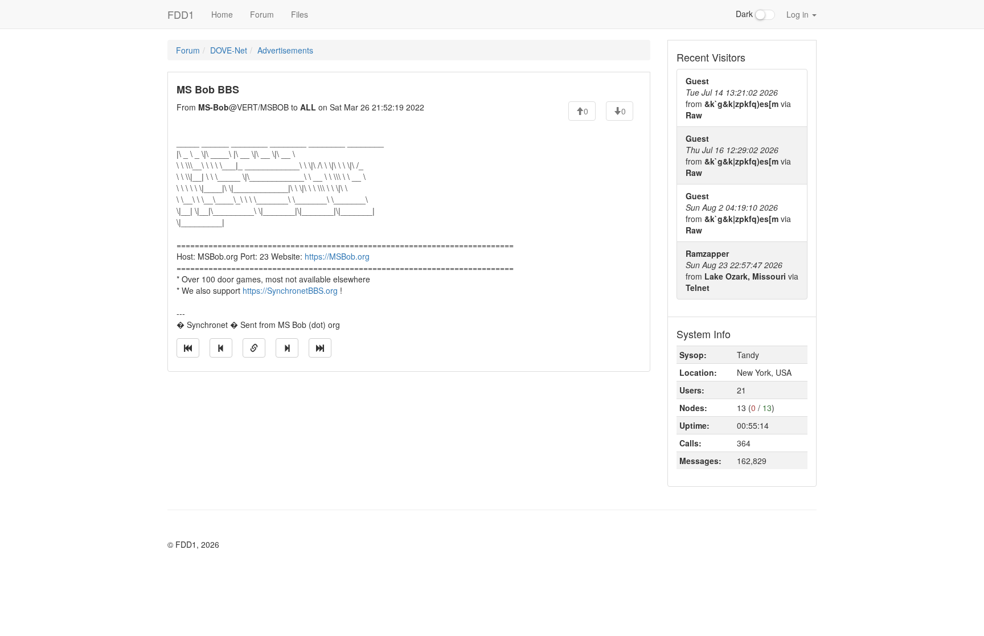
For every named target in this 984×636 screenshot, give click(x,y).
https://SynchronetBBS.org (290, 290)
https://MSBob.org (337, 256)
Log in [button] (798, 14)
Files (299, 14)
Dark (745, 13)
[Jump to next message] (287, 348)
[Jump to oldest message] (188, 348)
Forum (262, 14)
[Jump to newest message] (320, 348)
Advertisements (285, 50)
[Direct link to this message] (254, 348)
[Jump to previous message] (221, 348)
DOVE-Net (228, 50)
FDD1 (180, 14)
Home (222, 14)
